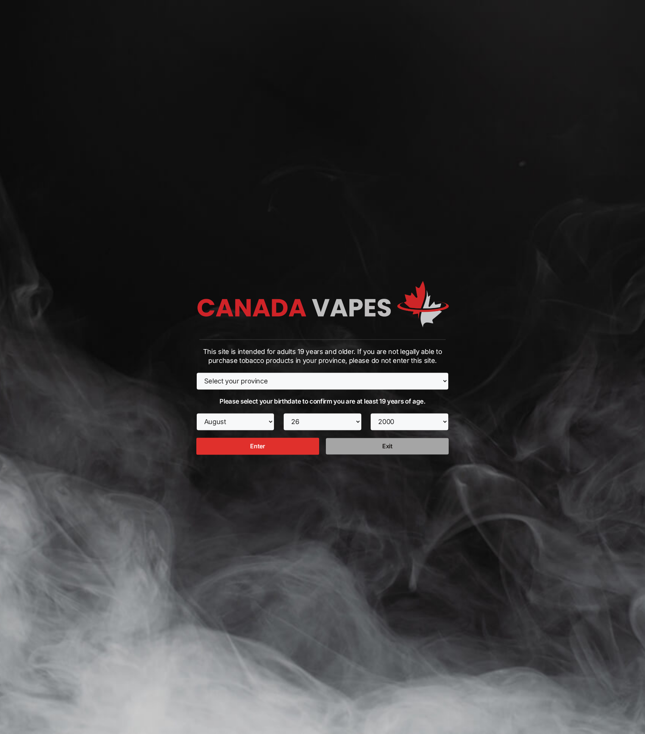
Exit (387, 446)
